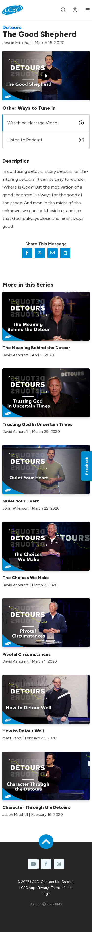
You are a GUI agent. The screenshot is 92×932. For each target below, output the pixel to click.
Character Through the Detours (36, 807)
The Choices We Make (25, 577)
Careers (67, 882)
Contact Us (50, 882)
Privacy (43, 888)
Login (46, 894)
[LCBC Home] (12, 10)
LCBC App (27, 888)
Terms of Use (61, 888)
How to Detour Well (23, 731)
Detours (12, 27)
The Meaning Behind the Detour (36, 347)
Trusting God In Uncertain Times (37, 424)
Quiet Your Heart (20, 501)
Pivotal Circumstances (26, 654)
